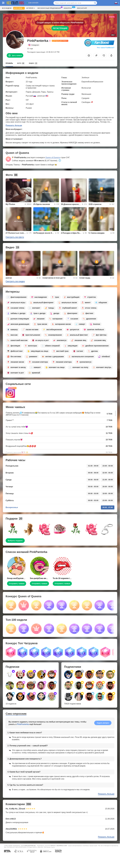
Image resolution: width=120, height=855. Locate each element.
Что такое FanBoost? (105, 47)
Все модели (6, 8)
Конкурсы (68, 8)
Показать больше (14, 125)
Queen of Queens (52, 158)
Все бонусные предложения (49, 8)
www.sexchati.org (30, 845)
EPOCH (53, 845)
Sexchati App (82, 8)
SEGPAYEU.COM (62, 845)
